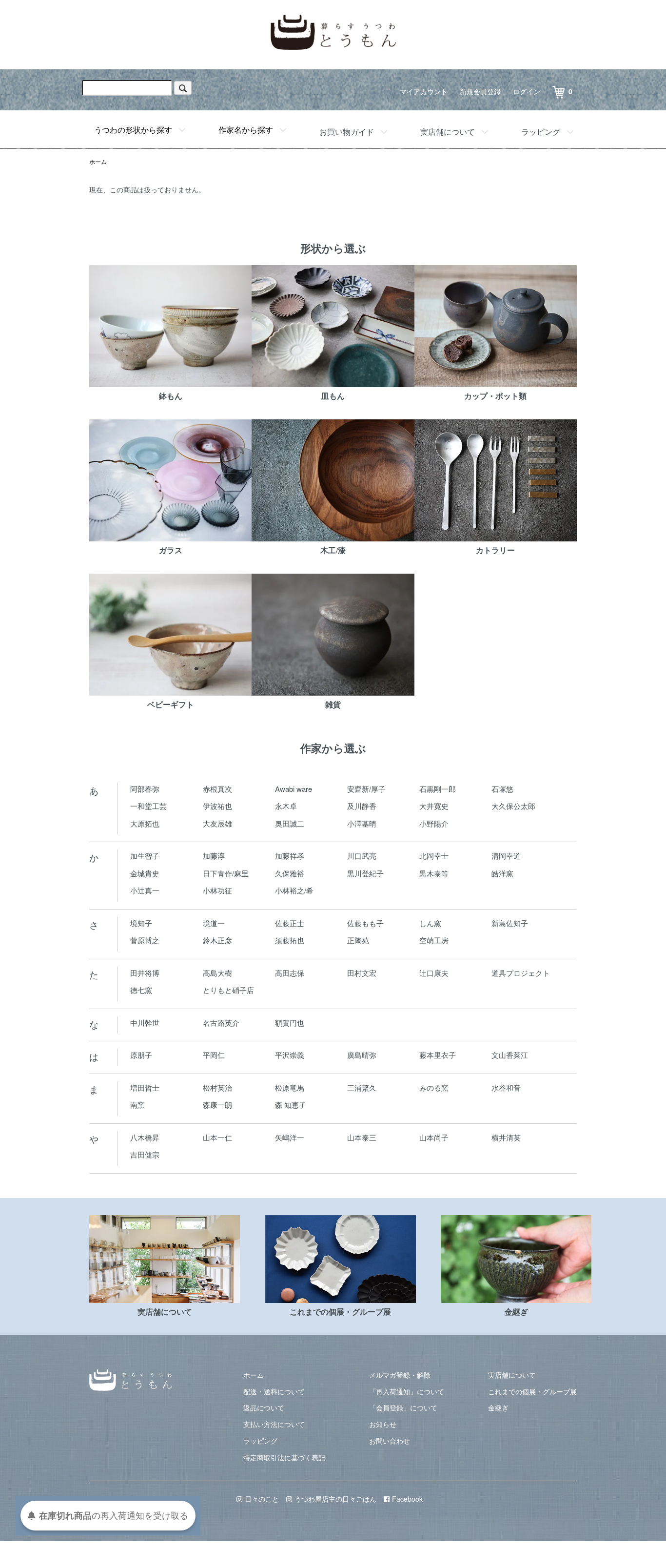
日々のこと (262, 1499)
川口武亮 (361, 855)
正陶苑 (358, 940)
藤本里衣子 (437, 1055)
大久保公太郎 (513, 806)
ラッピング (540, 131)
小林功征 (217, 890)
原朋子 (141, 1055)
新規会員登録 (480, 91)
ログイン (526, 91)
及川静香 (361, 806)
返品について (263, 1407)
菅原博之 (144, 940)
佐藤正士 (289, 923)
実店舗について (447, 131)
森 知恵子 (290, 1104)
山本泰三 (361, 1137)
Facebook (407, 1499)
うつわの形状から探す (133, 129)
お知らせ (382, 1424)
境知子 (141, 923)
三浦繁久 (361, 1087)
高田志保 (289, 973)
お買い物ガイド (346, 131)
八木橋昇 (144, 1137)
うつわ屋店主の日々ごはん (335, 1499)
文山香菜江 (509, 1055)
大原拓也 (144, 823)
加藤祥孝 (289, 855)
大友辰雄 (217, 823)
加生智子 (144, 855)
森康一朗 (217, 1104)
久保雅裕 (289, 873)
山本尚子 (434, 1137)
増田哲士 (144, 1087)
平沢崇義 (289, 1055)
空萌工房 (434, 940)
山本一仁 (217, 1137)
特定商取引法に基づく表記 (284, 1457)
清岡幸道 (506, 855)
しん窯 (430, 923)
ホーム (98, 161)
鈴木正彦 (217, 940)
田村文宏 (361, 973)
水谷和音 (506, 1087)
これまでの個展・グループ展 (532, 1391)
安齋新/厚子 (366, 789)
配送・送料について (274, 1391)
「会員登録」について (403, 1407)
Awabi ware (293, 789)
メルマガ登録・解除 (400, 1375)
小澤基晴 (361, 823)
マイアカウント (424, 91)
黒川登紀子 (365, 873)
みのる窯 (434, 1087)
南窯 (137, 1104)
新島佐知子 (509, 923)
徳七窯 (141, 990)
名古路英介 (221, 1022)
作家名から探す (245, 129)
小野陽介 (434, 823)
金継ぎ (498, 1407)
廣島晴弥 (361, 1055)
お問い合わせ (389, 1441)
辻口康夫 (434, 973)
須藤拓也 (289, 940)
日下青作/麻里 (226, 873)
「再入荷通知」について (406, 1391)
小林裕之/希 (294, 890)
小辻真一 (144, 890)
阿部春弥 (144, 789)
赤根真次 (217, 789)
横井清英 (506, 1137)
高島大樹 (217, 973)
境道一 (214, 923)
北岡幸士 (434, 855)
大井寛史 (434, 806)
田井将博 (144, 973)
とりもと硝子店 (228, 990)
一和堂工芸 (148, 806)
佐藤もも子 (365, 923)
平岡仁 (214, 1055)
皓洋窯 (502, 873)
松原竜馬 (289, 1087)
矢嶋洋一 (289, 1137)
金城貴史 (144, 873)
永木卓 (286, 806)
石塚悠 (502, 789)
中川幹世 (144, 1022)
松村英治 (217, 1087)
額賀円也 (289, 1022)
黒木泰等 (434, 873)
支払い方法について (274, 1424)
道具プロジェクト (520, 973)
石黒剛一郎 (437, 789)
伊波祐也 (217, 806)
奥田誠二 (289, 823)
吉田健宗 (144, 1154)
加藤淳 (214, 855)
